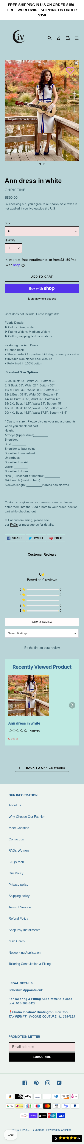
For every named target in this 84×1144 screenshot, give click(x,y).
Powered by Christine (59, 1129)
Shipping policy (19, 896)
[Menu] (76, 37)
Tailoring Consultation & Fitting (30, 964)
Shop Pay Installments (24, 930)
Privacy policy (18, 884)
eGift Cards (17, 941)
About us (15, 805)
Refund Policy (18, 918)
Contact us (16, 839)
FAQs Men (16, 862)
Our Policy (16, 873)
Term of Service (20, 907)
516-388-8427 (26, 1003)
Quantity (10, 240)
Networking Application (24, 952)
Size (7, 223)
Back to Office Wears (45, 767)
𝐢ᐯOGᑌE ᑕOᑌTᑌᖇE (33, 1129)
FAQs (14, 524)
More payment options (42, 298)
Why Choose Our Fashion (27, 816)
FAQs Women (19, 850)
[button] (68, 68)
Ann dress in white (24, 723)
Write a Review (41, 622)
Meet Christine (19, 828)
